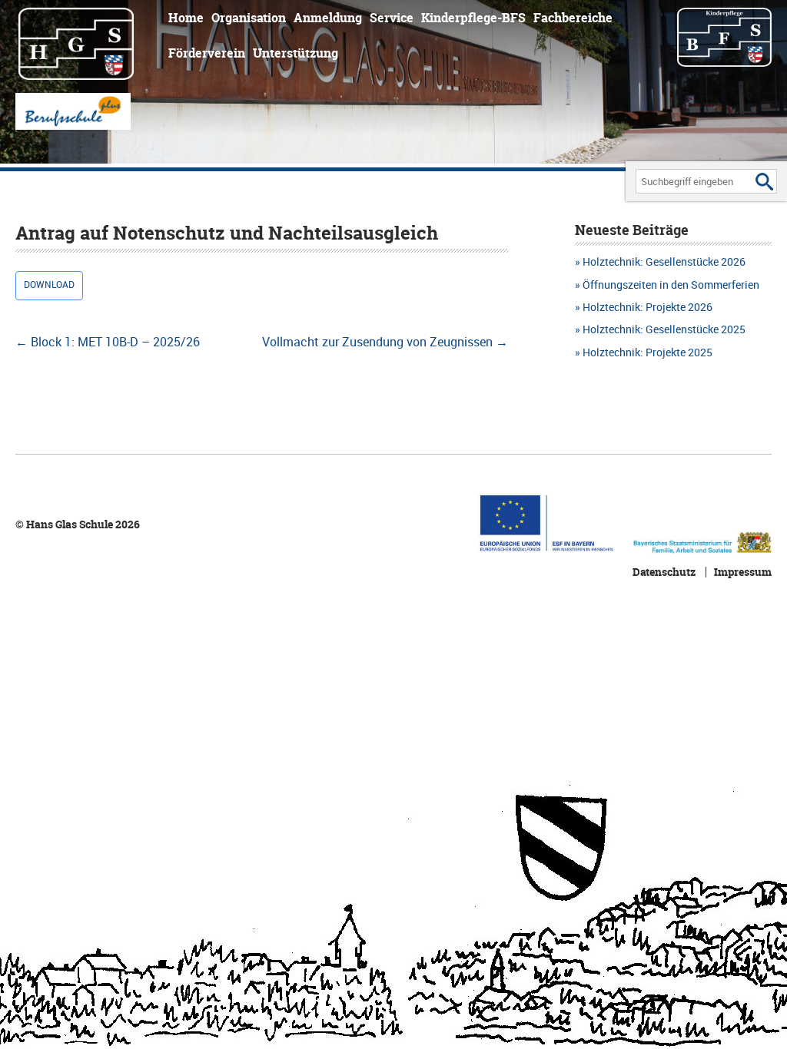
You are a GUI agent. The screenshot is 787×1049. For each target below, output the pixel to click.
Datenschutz (664, 572)
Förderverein (206, 53)
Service (391, 17)
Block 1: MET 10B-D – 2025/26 (107, 341)
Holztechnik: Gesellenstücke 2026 (664, 261)
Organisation (248, 17)
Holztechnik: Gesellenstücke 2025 (664, 329)
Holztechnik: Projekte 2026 (647, 306)
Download (49, 284)
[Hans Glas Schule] (86, 42)
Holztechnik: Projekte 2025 (647, 352)
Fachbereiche (573, 17)
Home (186, 17)
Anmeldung (328, 17)
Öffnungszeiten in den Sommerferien (671, 284)
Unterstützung (295, 53)
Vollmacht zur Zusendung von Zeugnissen (385, 341)
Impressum (743, 572)
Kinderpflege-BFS (473, 17)
